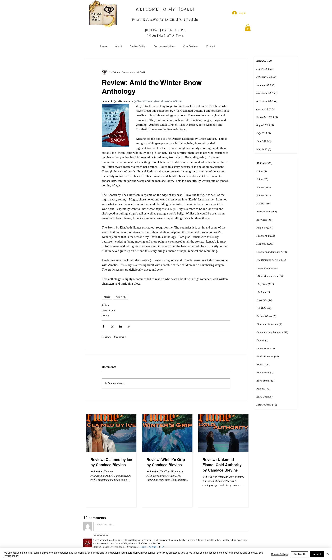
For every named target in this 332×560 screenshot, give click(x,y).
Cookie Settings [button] (279, 554)
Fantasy (105, 315)
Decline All (299, 554)
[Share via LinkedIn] (120, 326)
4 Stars (105, 305)
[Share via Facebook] (103, 326)
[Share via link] (129, 326)
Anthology (121, 296)
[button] (248, 27)
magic (107, 296)
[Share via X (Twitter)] (112, 326)
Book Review (108, 310)
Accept (317, 554)
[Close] (328, 554)
